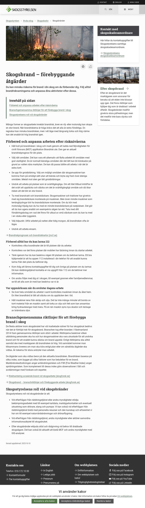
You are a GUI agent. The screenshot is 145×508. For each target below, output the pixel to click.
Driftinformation (86, 470)
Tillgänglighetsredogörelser (91, 482)
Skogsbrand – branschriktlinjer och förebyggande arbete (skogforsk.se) (44, 382)
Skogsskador (43, 21)
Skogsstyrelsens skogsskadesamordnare (112, 54)
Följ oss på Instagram (123, 474)
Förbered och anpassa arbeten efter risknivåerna (33, 105)
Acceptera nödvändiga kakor (75, 501)
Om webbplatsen (124, 496)
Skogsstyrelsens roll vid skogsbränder (28, 114)
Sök (110, 9)
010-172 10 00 (22, 471)
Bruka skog (28, 21)
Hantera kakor (104, 501)
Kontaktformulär (17, 475)
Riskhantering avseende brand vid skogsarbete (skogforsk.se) (39, 376)
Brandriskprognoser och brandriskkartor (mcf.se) (33, 235)
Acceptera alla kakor (44, 501)
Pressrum (48, 478)
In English (48, 470)
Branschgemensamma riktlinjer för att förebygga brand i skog (40, 110)
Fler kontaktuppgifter (19, 479)
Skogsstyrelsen (12, 21)
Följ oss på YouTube (122, 478)
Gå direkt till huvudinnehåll (80, 2)
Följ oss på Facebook (122, 470)
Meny (130, 9)
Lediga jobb (49, 474)
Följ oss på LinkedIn (122, 482)
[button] (83, 66)
